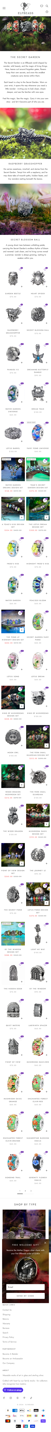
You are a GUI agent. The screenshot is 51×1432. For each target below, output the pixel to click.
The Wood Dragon (13, 831)
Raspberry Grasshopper (13, 331)
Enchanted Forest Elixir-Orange (13, 1139)
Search (5, 1332)
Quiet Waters (13, 1025)
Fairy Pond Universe (38, 448)
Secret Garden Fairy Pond (38, 638)
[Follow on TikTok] (31, 1398)
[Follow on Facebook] (4, 1398)
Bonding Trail (13, 1177)
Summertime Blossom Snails (38, 1139)
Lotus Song (13, 676)
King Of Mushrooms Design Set (13, 714)
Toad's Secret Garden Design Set (38, 486)
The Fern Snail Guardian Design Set (38, 753)
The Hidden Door (13, 989)
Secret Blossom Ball (38, 330)
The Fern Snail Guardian (38, 793)
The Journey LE (38, 870)
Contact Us (7, 1309)
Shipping (6, 1314)
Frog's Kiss (13, 564)
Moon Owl (13, 752)
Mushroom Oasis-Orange (13, 1100)
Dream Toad (38, 409)
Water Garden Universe (13, 410)
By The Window (38, 989)
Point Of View (13, 1062)
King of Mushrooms (38, 713)
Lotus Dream (38, 676)
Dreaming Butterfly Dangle (38, 370)
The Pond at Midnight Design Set (13, 638)
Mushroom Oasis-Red (38, 1062)
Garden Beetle (13, 293)
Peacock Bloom (38, 600)
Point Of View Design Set (13, 871)
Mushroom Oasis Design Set (38, 832)
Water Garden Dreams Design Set (13, 486)
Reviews (6, 1328)
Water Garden (13, 600)
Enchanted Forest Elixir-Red (38, 1100)
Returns (6, 1319)
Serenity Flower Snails (38, 1178)
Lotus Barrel (13, 448)
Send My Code (25, 1296)
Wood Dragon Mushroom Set (13, 793)
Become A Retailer (10, 1354)
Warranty (6, 1323)
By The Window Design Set (13, 950)
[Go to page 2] (31, 1191)
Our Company (9, 1363)
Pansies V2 (13, 369)
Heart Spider (38, 293)
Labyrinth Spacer (38, 1025)
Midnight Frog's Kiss (38, 564)
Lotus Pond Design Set (38, 911)
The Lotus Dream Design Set (38, 525)
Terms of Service (9, 1341)
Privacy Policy (8, 1337)
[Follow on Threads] (17, 1398)
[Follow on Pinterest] (24, 1398)
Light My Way (38, 949)
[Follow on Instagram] (10, 1398)
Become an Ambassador (13, 1358)
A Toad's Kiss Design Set (13, 525)
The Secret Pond (13, 910)
